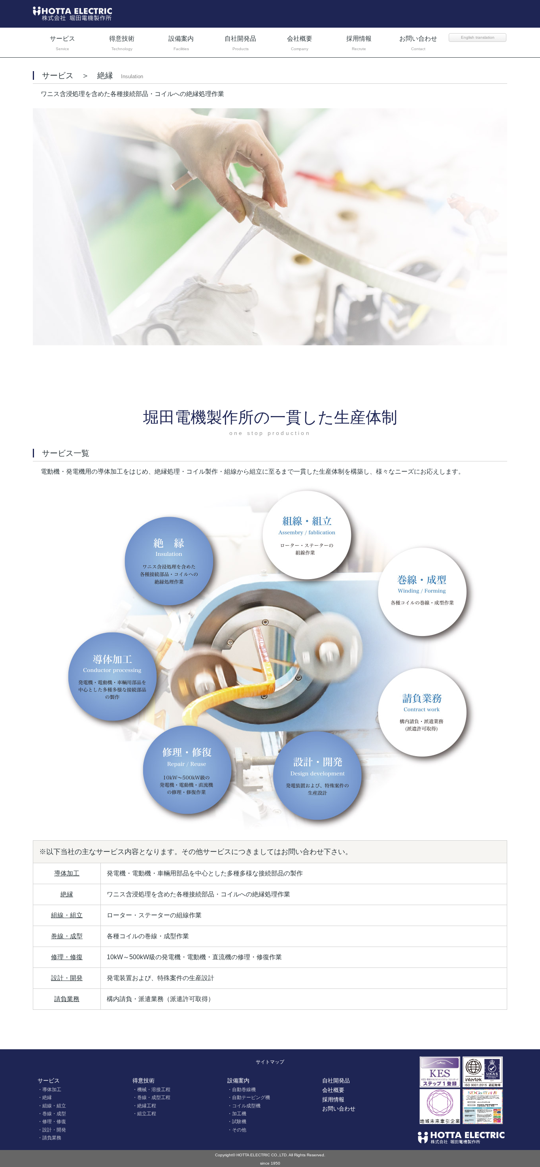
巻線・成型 (67, 936)
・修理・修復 (52, 1121)
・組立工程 (144, 1113)
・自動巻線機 (241, 1089)
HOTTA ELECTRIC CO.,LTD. (262, 1155)
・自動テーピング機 (248, 1097)
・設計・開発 (52, 1130)
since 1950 (270, 1163)
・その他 (236, 1130)
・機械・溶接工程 (151, 1089)
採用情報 (359, 43)
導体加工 (66, 873)
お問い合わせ (418, 43)
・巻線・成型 (52, 1113)
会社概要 (299, 43)
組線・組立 (67, 915)
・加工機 (236, 1113)
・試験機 (236, 1121)
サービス (62, 43)
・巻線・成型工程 (151, 1097)
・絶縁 (45, 1097)
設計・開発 (67, 978)
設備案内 (181, 43)
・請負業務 (49, 1138)
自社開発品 (240, 43)
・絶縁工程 (144, 1106)
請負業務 (66, 999)
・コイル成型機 (244, 1106)
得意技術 (121, 43)
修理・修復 (67, 957)
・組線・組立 (52, 1106)
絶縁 (66, 894)
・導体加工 (49, 1089)
